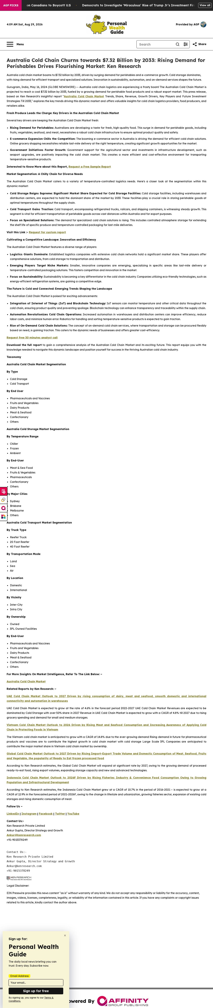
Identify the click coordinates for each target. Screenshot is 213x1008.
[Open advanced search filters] (186, 44)
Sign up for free (36, 991)
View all (205, 5)
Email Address (19, 976)
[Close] (65, 935)
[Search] (178, 44)
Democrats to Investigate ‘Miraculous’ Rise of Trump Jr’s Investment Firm (139, 5)
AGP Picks (10, 5)
